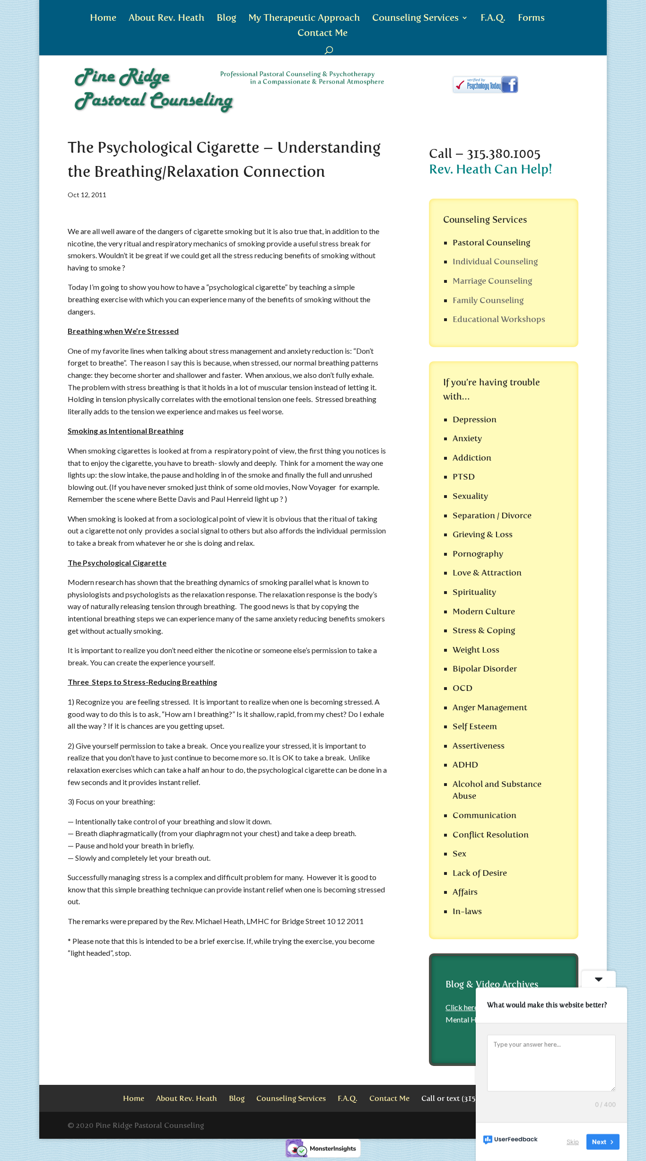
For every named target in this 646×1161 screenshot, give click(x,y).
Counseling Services (291, 1098)
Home (103, 18)
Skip (573, 1141)
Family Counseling (488, 300)
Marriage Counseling (492, 281)
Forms (531, 18)
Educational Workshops (499, 319)
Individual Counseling (495, 261)
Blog (226, 18)
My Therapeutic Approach (304, 18)
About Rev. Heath (166, 18)
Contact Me (322, 33)
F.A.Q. (493, 18)
